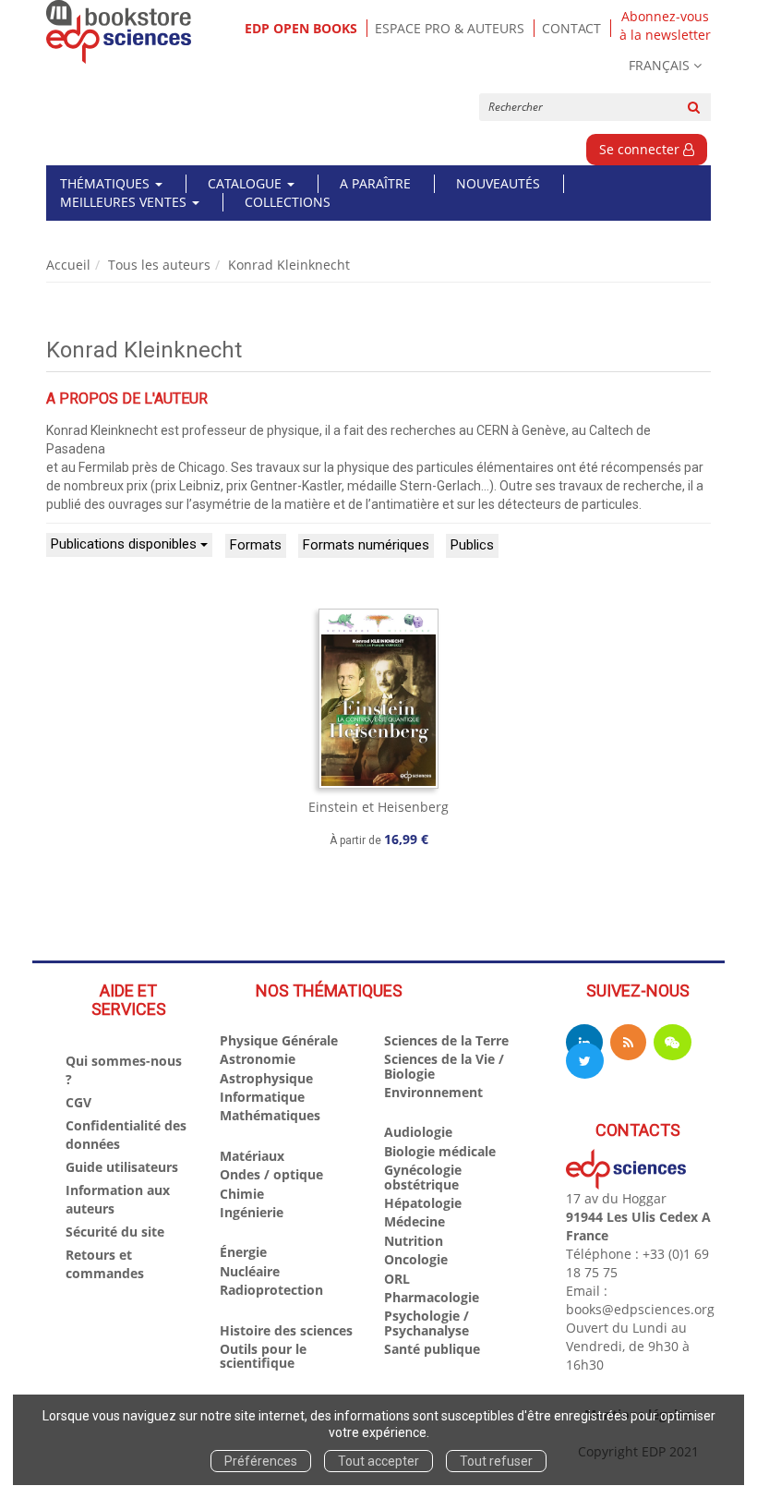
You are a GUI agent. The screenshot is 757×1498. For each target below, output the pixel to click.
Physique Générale (279, 1040)
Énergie (243, 1252)
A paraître (375, 183)
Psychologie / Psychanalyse (426, 1322)
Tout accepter (378, 1461)
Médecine (414, 1221)
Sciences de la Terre (446, 1040)
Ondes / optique (271, 1174)
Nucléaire (250, 1271)
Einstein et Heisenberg (378, 806)
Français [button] (659, 65)
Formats (256, 545)
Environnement (433, 1092)
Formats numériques (366, 545)
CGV (78, 1102)
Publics (472, 545)
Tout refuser (496, 1461)
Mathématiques (270, 1115)
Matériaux (252, 1156)
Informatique (262, 1096)
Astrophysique (266, 1078)
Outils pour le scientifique (263, 1355)
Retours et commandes (105, 1264)
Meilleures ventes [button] (125, 202)
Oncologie (416, 1259)
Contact (571, 28)
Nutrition (413, 1241)
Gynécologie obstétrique (423, 1176)
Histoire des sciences (286, 1330)
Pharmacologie (431, 1297)
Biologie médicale (440, 1151)
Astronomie (257, 1059)
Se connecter (641, 149)
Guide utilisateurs (122, 1167)
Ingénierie (251, 1212)
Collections (287, 202)
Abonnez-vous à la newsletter (665, 25)
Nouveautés (498, 183)
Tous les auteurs (159, 264)
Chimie (242, 1193)
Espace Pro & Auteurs (449, 28)
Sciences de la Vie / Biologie (444, 1065)
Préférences (260, 1461)
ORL (397, 1278)
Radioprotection (271, 1290)
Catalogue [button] (246, 183)
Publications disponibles (125, 544)
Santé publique (432, 1349)
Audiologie (418, 1132)
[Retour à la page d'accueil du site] (119, 32)
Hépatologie (423, 1203)
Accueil (68, 264)
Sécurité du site (115, 1231)
